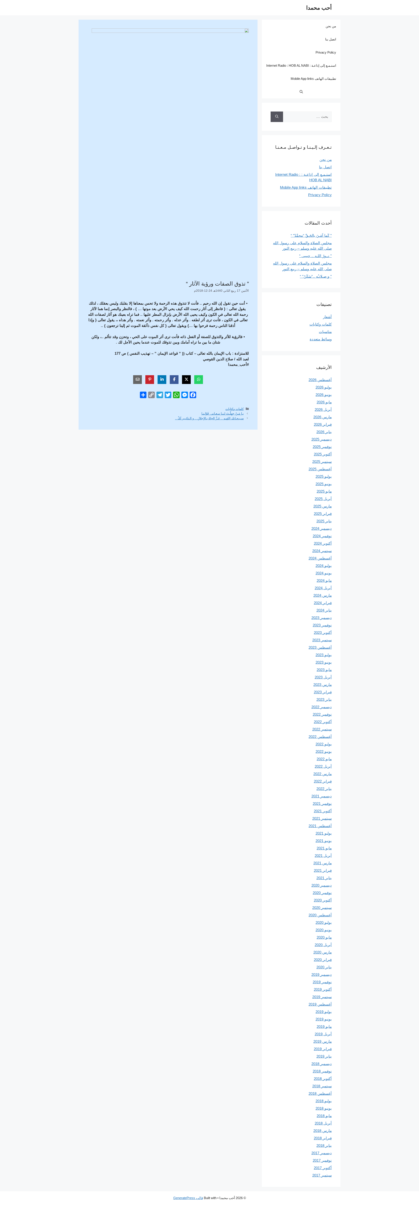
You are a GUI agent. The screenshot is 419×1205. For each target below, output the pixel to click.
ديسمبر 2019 (321, 975)
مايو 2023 (324, 670)
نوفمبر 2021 (322, 804)
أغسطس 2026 (320, 380)
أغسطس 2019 (320, 1004)
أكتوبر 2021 (323, 811)
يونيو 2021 (324, 841)
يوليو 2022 (324, 744)
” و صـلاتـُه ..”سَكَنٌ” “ (316, 276)
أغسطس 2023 (320, 647)
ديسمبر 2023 (321, 618)
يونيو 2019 (324, 1019)
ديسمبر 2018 (321, 1064)
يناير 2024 (324, 610)
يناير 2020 (324, 967)
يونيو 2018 (324, 1108)
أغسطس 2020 (320, 915)
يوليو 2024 (324, 566)
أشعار (327, 317)
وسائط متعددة (321, 339)
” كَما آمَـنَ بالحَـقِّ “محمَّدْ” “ (311, 236)
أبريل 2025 (323, 499)
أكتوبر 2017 (323, 1168)
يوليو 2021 (324, 833)
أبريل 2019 (323, 1034)
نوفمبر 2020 (322, 893)
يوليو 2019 (324, 1012)
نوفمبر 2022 (322, 714)
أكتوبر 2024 (323, 543)
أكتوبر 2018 (323, 1079)
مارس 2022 (322, 774)
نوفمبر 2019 (322, 982)
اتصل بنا (330, 39)
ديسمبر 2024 (321, 529)
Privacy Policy (326, 52)
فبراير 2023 (323, 692)
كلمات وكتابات (234, 409)
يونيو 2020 (324, 930)
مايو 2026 (324, 402)
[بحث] (277, 117)
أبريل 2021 (323, 856)
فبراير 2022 (323, 781)
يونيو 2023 (324, 662)
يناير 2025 (324, 521)
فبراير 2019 (323, 1049)
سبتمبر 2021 (322, 818)
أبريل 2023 (323, 677)
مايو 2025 (324, 491)
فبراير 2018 (323, 1138)
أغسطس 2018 (320, 1094)
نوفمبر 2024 (322, 536)
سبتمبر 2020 (322, 908)
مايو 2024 (324, 581)
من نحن (331, 26)
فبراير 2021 (323, 870)
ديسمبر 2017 (321, 1153)
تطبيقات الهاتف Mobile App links (313, 78)
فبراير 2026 (323, 424)
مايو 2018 (324, 1116)
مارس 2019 (322, 1041)
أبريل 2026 (323, 410)
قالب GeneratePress (188, 1198)
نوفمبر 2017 (322, 1160)
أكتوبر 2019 (323, 989)
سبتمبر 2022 (322, 729)
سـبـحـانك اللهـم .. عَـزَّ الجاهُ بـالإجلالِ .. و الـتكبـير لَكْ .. (209, 418)
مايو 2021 (324, 848)
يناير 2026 (324, 432)
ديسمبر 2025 (321, 439)
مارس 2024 (322, 595)
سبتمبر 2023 (322, 640)
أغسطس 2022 (320, 737)
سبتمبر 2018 (322, 1086)
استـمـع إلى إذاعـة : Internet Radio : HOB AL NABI (301, 65)
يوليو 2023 (324, 655)
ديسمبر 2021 (321, 796)
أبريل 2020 (323, 945)
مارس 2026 (322, 417)
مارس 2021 (322, 863)
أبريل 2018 (323, 1123)
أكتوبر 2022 (323, 722)
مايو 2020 (324, 937)
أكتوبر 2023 (323, 633)
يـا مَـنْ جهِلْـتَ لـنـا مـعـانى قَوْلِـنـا (222, 413)
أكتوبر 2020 (323, 900)
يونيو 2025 (324, 484)
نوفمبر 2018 (322, 1071)
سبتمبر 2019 (322, 997)
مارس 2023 (322, 685)
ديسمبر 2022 (321, 707)
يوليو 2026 (324, 387)
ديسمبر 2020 (321, 885)
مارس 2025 (322, 506)
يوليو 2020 (324, 923)
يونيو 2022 (324, 752)
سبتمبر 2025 (322, 462)
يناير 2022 (324, 789)
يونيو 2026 (324, 395)
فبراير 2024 (323, 603)
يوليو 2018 (324, 1101)
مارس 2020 (322, 952)
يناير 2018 (324, 1146)
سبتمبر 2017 (322, 1175)
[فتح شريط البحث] (301, 91)
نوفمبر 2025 (322, 447)
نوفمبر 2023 (322, 625)
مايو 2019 (324, 1027)
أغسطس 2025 (320, 469)
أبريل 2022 (323, 766)
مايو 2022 (324, 759)
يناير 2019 (324, 1056)
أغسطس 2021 (320, 826)
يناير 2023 (324, 700)
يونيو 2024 (324, 573)
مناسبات (325, 332)
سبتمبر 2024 (322, 551)
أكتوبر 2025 (323, 454)
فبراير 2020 (323, 960)
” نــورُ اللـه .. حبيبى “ (315, 256)
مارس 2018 (322, 1131)
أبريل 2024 (323, 588)
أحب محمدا (319, 8)
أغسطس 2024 (320, 558)
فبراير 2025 (323, 514)
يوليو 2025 (324, 476)
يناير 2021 (324, 878)
